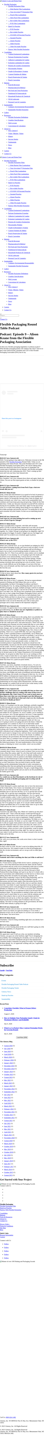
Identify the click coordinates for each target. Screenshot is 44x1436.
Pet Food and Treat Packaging (18, 90)
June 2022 (7, 1097)
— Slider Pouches (14, 44)
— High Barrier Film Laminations (19, 9)
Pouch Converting (14, 80)
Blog (9, 148)
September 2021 (9, 1118)
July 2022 (7, 1095)
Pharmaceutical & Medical (16, 88)
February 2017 (9, 1167)
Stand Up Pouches (14, 26)
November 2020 (9, 1138)
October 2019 (8, 1146)
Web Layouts (12, 123)
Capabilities (8, 52)
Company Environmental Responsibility (21, 107)
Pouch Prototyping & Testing (17, 77)
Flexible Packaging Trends (10, 988)
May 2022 (7, 1100)
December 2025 (9, 1066)
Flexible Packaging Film (8, 1206)
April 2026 (7, 1054)
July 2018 (7, 1155)
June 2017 (7, 1164)
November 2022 (9, 1089)
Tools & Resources (6, 1217)
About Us (7, 129)
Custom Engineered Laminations (18, 54)
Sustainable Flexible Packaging (18, 110)
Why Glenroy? (13, 131)
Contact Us (7, 154)
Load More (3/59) (22, 1037)
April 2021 (7, 1132)
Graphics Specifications (15, 120)
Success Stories (13, 139)
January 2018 (8, 1161)
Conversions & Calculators (17, 126)
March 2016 (8, 1169)
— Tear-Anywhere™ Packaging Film (20, 12)
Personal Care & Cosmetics (17, 102)
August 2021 (8, 1120)
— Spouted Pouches (14, 38)
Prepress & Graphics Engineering (19, 66)
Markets (6, 83)
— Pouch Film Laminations (17, 15)
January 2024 (8, 1072)
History (10, 136)
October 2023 (8, 1074)
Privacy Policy (4, 1224)
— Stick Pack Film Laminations (18, 18)
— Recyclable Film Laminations (18, 20)
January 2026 (8, 1063)
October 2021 (8, 1115)
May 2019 (7, 1149)
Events (4, 980)
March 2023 (8, 1083)
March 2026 (8, 1057)
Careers (6, 151)
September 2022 (9, 1092)
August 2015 (8, 1175)
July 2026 (7, 1048)
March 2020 (8, 1143)
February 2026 (9, 1060)
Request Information (6, 1235)
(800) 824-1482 (11, 1417)
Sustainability (8, 105)
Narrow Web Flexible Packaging (18, 49)
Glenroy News (6, 992)
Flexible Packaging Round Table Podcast (15, 984)
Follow (6, 1244)
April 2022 (7, 1103)
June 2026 (7, 1051)
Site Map (3, 1228)
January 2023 (8, 1086)
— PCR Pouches (13, 29)
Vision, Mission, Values (15, 133)
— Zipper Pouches (14, 41)
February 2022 (9, 1109)
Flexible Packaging (10, 4)
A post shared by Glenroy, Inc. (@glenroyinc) (22, 446)
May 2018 (7, 1158)
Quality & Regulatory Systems (18, 71)
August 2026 (8, 1046)
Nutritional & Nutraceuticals (17, 93)
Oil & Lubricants (13, 99)
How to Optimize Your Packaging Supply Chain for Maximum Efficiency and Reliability (22, 1019)
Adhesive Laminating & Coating (18, 60)
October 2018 (8, 1152)
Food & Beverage (14, 85)
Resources (7, 115)
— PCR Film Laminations (16, 23)
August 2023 (8, 1077)
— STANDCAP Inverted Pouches (19, 35)
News (10, 145)
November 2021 (9, 1112)
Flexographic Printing (15, 68)
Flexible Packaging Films (16, 6)
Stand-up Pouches (7, 995)
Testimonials (12, 142)
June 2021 (7, 1126)
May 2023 (7, 1080)
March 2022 (8, 1106)
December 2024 (9, 1069)
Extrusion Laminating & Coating (18, 63)
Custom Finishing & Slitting (17, 74)
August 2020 (8, 1141)
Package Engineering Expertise (18, 57)
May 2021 (7, 1129)
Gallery (6, 112)
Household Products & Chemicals (19, 96)
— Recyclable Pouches (15, 32)
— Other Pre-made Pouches (17, 46)
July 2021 (7, 1123)
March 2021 (8, 1135)
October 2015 (8, 1172)
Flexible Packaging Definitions (18, 117)
